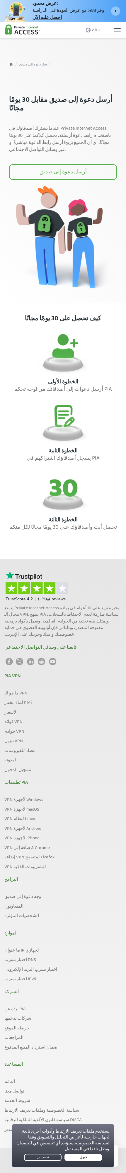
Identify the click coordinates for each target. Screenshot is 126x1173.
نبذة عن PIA (15, 1009)
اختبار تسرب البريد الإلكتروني (30, 970)
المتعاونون (13, 907)
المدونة (11, 760)
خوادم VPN (14, 732)
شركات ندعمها (17, 1019)
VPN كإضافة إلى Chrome (27, 848)
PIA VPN (12, 676)
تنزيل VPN (13, 741)
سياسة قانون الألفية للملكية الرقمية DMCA (43, 1120)
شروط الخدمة (17, 1101)
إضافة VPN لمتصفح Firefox (29, 857)
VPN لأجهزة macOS (21, 810)
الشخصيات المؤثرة (21, 916)
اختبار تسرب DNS (20, 960)
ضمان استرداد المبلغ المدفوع (30, 1048)
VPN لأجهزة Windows (23, 800)
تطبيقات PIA (16, 782)
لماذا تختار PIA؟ (18, 703)
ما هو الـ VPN (16, 693)
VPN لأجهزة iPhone (22, 838)
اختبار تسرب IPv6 (20, 979)
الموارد (11, 933)
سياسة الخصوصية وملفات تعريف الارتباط (41, 1111)
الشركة (11, 992)
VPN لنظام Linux (19, 819)
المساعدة (13, 1064)
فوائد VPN (13, 722)
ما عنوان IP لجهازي (21, 950)
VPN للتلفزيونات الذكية (25, 867)
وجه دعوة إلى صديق (22, 897)
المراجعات (13, 1038)
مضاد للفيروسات (19, 751)
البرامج (11, 879)
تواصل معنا (14, 1091)
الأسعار (11, 713)
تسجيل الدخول (17, 770)
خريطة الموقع (16, 1028)
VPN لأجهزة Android (22, 829)
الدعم (9, 1082)
